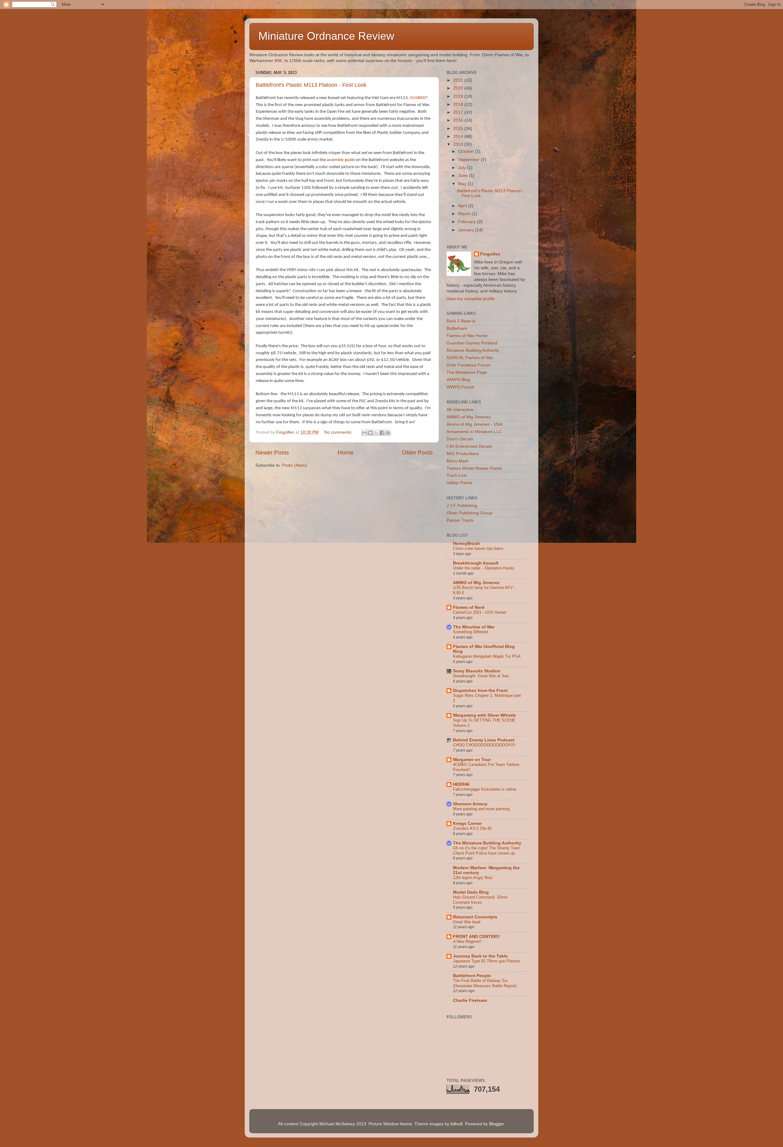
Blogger (496, 1124)
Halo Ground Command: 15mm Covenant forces (480, 900)
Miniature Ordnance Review (326, 36)
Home (346, 452)
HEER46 (461, 784)
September (469, 159)
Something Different (470, 632)
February (467, 221)
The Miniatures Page (467, 372)
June (463, 175)
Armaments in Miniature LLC (474, 431)
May (463, 184)
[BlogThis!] (370, 433)
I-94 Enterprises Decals (469, 446)
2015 (458, 128)
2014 (458, 136)
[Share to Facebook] (382, 433)
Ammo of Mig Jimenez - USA (474, 424)
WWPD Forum (460, 387)
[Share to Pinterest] (388, 433)
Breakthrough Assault (476, 563)
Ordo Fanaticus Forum (469, 365)
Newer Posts (272, 452)
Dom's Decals (460, 439)
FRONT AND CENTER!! (476, 936)
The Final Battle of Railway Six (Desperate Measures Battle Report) (485, 983)
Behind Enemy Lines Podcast (483, 740)
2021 (458, 80)
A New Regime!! (467, 941)
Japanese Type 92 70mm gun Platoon (486, 961)
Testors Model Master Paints (474, 468)
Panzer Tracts (460, 520)
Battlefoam (457, 328)
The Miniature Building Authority (487, 843)
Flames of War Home (467, 335)
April (463, 206)
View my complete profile (471, 298)
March (465, 213)
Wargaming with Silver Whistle (484, 715)
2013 (458, 144)
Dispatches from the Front (480, 690)
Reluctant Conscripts (475, 917)
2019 (458, 96)
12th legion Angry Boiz (473, 877)
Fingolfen (490, 254)
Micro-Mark (458, 461)
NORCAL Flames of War (470, 357)
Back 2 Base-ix (461, 321)
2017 (458, 112)
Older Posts (417, 452)
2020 (458, 88)
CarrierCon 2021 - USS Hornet (479, 612)
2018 (458, 104)
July (462, 167)
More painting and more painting (481, 809)
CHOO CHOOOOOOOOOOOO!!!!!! (484, 745)
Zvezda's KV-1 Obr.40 (472, 828)
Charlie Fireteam (470, 1000)
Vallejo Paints (459, 482)
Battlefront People (472, 975)
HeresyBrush (466, 543)
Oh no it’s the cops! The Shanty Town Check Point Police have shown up (486, 850)
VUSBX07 (419, 98)
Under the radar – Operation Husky (483, 568)
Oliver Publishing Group (469, 513)
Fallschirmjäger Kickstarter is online (484, 789)
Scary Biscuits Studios (476, 671)
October (466, 151)
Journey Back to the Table (480, 956)
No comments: (339, 432)
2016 (458, 120)
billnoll (456, 1124)
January (466, 230)
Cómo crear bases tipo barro (478, 548)
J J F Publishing (462, 505)
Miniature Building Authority (473, 350)
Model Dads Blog (471, 892)
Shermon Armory (470, 804)
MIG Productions (463, 453)
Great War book (467, 922)
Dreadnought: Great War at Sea (481, 676)
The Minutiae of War (474, 627)
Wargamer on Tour (472, 759)
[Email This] (365, 433)
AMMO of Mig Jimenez (469, 417)
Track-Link (457, 475)
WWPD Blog (458, 379)
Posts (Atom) (294, 465)
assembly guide (341, 160)
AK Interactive (460, 409)
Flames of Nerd (468, 607)
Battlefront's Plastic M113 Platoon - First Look (311, 85)
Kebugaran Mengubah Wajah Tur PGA (487, 656)
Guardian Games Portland (472, 343)
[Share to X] (376, 433)
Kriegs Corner (467, 823)
